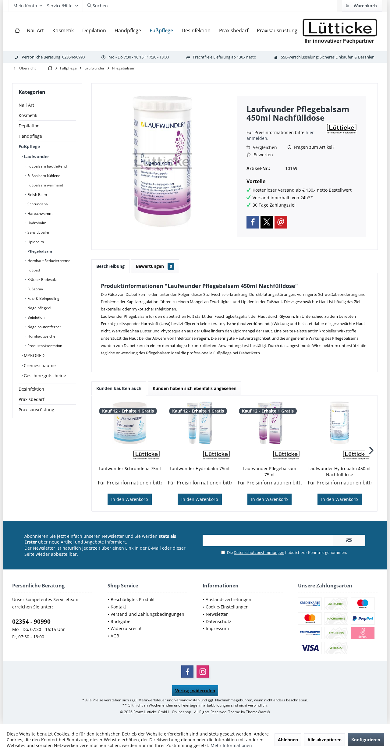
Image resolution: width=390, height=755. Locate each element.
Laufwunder (36, 156)
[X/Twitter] (267, 222)
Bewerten (262, 155)
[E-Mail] (281, 222)
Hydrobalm (36, 222)
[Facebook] (252, 222)
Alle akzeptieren (324, 740)
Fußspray (35, 289)
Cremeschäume (39, 365)
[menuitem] (362, 6)
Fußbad (33, 270)
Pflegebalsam (39, 251)
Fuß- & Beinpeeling (43, 298)
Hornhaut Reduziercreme (48, 260)
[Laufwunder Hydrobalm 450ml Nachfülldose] (340, 423)
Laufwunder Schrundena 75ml (130, 468)
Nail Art (26, 105)
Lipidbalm (35, 241)
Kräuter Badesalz (42, 279)
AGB (115, 636)
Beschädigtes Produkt (133, 599)
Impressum (217, 628)
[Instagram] (203, 671)
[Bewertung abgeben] (285, 125)
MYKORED (33, 355)
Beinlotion (35, 317)
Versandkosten (187, 700)
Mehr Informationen (231, 745)
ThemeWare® (258, 711)
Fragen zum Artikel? (313, 147)
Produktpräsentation (44, 345)
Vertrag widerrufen (195, 690)
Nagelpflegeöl (39, 307)
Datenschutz (218, 621)
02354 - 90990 (31, 622)
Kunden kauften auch (118, 388)
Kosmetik (28, 115)
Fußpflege (29, 146)
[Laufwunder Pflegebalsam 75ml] (270, 423)
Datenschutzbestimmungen (259, 552)
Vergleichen (264, 147)
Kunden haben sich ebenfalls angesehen (194, 388)
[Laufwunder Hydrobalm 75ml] (200, 423)
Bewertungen (154, 266)
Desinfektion (31, 389)
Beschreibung (110, 266)
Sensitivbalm (38, 232)
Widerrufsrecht (126, 628)
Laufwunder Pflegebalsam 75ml (269, 471)
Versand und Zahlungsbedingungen (147, 614)
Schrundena (37, 204)
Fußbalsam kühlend (43, 175)
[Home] (17, 30)
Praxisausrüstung (36, 410)
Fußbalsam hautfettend (47, 166)
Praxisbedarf (31, 399)
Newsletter (217, 614)
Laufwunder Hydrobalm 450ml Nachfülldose (339, 471)
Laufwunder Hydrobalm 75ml (199, 468)
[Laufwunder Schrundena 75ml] (130, 423)
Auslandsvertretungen (228, 599)
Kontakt (118, 607)
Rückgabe (120, 621)
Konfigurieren (365, 740)
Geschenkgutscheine (44, 375)
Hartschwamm (39, 213)
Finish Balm (37, 194)
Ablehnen (288, 740)
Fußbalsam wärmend (45, 185)
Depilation (29, 126)
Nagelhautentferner (44, 326)
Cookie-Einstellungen (227, 607)
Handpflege (30, 136)
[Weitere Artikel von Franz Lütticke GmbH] (341, 128)
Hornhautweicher (42, 336)
